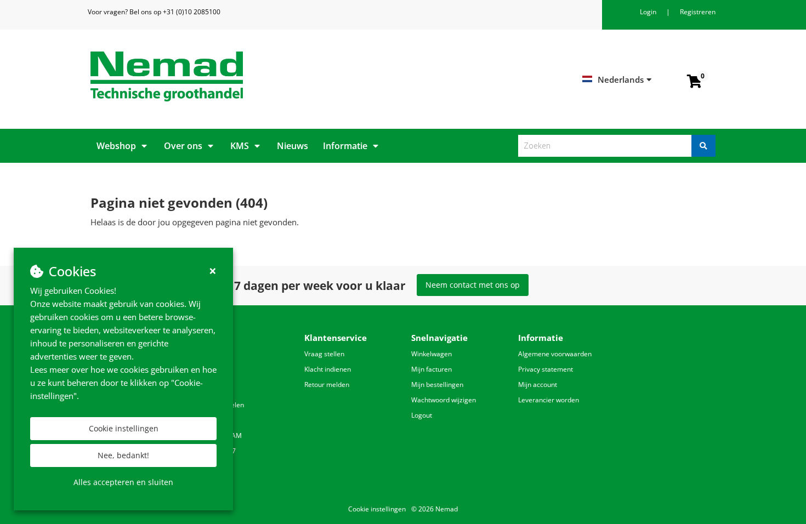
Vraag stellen (324, 353)
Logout (421, 415)
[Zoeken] (703, 146)
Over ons (183, 146)
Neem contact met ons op (472, 285)
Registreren (698, 11)
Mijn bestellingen (437, 384)
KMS (239, 146)
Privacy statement (545, 369)
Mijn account (537, 384)
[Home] (242, 76)
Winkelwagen (431, 353)
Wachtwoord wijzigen (443, 400)
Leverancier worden (548, 400)
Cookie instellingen (123, 428)
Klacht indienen (327, 369)
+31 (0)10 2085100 (191, 11)
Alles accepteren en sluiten (123, 482)
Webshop (116, 146)
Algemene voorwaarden (555, 353)
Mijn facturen (431, 369)
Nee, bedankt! (123, 455)
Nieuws (292, 146)
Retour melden (326, 384)
